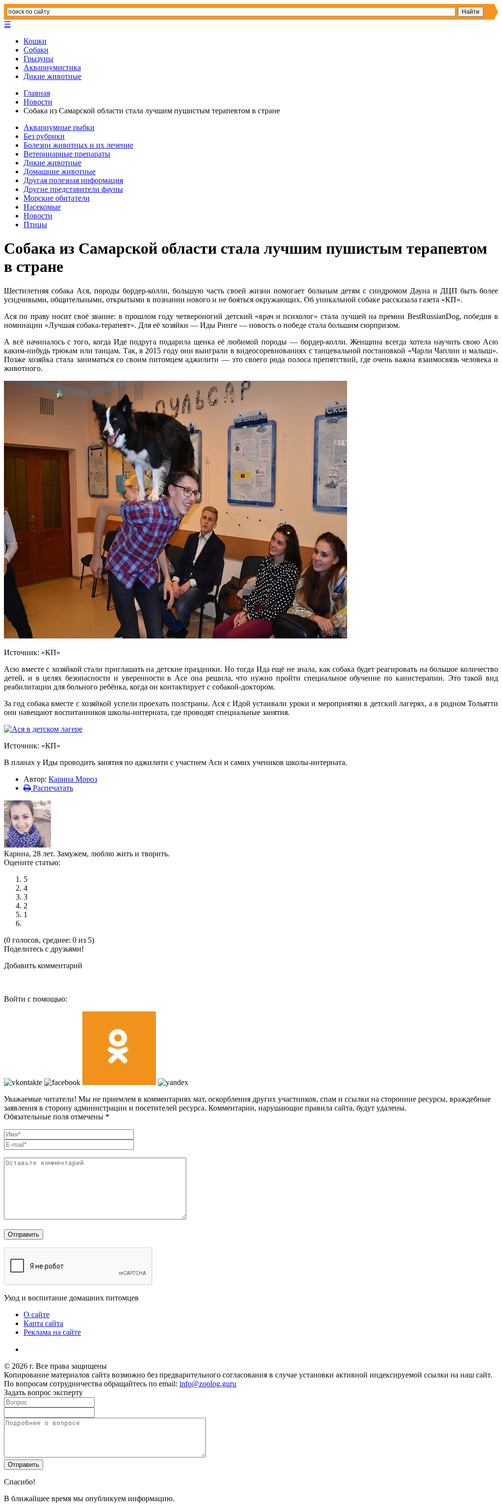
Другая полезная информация (73, 180)
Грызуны (38, 58)
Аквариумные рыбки (59, 127)
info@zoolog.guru (207, 1383)
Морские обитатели (57, 198)
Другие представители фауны (73, 189)
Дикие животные (52, 76)
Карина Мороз (73, 779)
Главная (37, 93)
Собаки (36, 50)
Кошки (35, 41)
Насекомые (42, 207)
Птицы (35, 224)
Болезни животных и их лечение (78, 145)
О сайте (37, 1314)
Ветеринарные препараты (67, 154)
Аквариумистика (52, 67)
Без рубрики (44, 136)
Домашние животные (60, 171)
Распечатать (52, 788)
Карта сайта (43, 1323)
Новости (38, 102)
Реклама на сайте (52, 1332)
